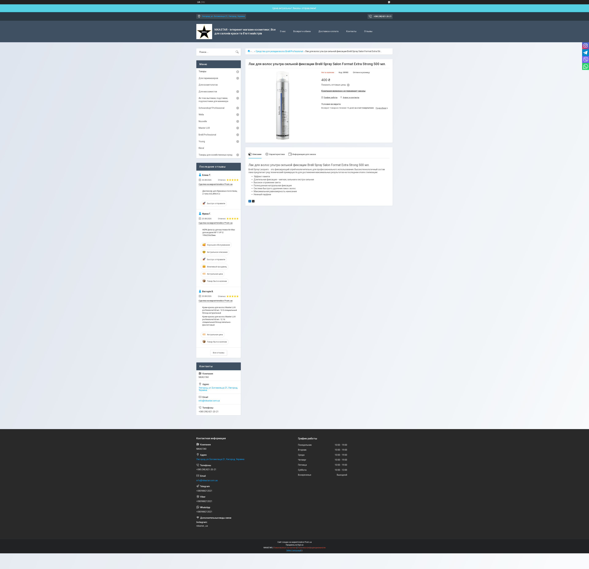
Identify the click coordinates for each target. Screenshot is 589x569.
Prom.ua (308, 542)
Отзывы (368, 31)
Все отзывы (218, 353)
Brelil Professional (207, 134)
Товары (202, 71)
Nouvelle (203, 121)
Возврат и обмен (302, 31)
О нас (283, 31)
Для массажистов (208, 91)
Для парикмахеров (208, 78)
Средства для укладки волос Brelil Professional (279, 51)
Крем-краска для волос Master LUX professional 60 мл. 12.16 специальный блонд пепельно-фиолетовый (219, 320)
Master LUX (204, 128)
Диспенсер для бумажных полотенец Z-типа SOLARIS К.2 (219, 192)
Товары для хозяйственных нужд (215, 155)
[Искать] (237, 52)
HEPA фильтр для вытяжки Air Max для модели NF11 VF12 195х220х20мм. (218, 232)
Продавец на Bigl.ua (294, 545)
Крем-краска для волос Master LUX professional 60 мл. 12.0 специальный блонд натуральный (219, 310)
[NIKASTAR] (204, 31)
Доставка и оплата (328, 31)
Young (202, 141)
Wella (201, 114)
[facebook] (249, 201)
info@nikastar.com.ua (209, 400)
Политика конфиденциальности (311, 548)
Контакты (351, 31)
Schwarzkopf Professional (211, 108)
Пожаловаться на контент (284, 548)
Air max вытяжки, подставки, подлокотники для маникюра (213, 99)
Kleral (201, 148)
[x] (253, 201)
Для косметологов (208, 85)
